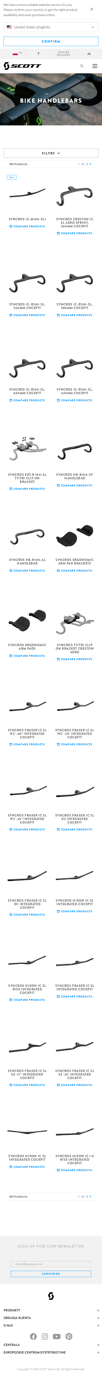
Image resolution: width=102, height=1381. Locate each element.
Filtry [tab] (48, 153)
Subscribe (51, 1274)
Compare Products (29, 227)
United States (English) (31, 27)
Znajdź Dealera (63, 53)
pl (21, 53)
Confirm (51, 41)
